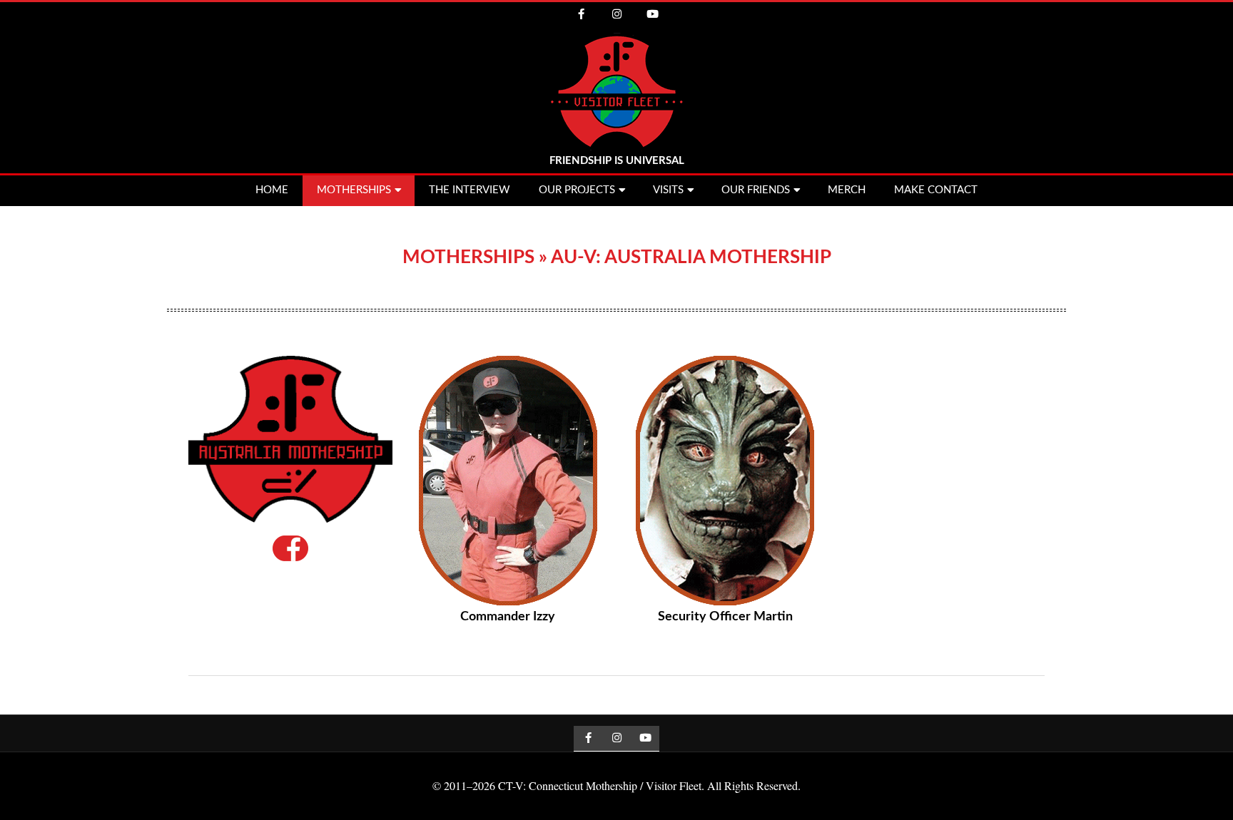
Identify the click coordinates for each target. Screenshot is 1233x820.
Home (271, 190)
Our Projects (577, 190)
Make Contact (936, 190)
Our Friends (755, 190)
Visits (668, 190)
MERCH (847, 190)
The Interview (469, 190)
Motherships (354, 190)
